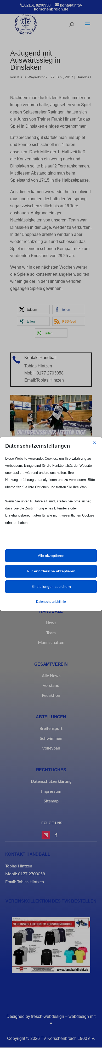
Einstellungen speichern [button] (51, 586)
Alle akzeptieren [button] (51, 555)
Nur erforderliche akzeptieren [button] (51, 571)
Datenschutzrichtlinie (51, 602)
